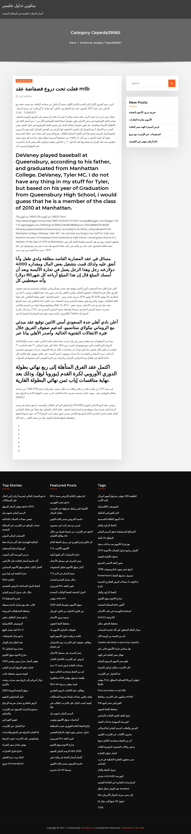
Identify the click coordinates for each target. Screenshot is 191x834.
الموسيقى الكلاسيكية (12, 623)
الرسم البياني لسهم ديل (13, 512)
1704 (100, 807)
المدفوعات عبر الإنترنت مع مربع (145, 134)
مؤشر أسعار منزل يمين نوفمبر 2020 (20, 661)
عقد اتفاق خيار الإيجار (12, 642)
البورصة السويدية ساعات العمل (113, 721)
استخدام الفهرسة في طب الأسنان (114, 611)
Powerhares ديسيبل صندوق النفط (115, 575)
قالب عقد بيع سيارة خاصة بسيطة (18, 604)
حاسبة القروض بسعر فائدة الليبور (66, 519)
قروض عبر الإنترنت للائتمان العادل (67, 659)
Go (171, 83)
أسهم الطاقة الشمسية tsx (111, 519)
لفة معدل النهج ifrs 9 (12, 629)
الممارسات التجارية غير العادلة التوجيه (116, 782)
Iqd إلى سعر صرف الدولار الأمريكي (115, 795)
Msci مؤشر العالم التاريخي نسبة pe (67, 496)
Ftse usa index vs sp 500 (111, 690)
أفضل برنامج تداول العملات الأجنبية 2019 (118, 550)
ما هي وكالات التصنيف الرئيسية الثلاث (116, 746)
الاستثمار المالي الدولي (13, 535)
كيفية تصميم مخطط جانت (15, 673)
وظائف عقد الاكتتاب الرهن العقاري (67, 690)
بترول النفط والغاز (107, 769)
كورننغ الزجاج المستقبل (13, 548)
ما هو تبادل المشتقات (12, 636)
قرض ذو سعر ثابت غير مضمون (65, 525)
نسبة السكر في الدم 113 (62, 573)
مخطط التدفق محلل (108, 623)
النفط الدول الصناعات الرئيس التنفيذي (21, 586)
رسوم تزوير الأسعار (59, 617)
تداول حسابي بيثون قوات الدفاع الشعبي (69, 732)
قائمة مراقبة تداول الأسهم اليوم (65, 636)
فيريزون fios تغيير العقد (62, 586)
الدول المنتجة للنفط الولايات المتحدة (67, 592)
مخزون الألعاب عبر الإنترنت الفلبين (115, 734)
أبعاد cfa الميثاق (105, 537)
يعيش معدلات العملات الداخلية (17, 519)
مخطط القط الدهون (60, 623)
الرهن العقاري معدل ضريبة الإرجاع (19, 703)
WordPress (87, 827)
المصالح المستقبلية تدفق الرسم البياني (116, 531)
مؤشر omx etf (58, 598)
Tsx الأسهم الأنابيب (59, 548)
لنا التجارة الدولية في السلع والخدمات (20, 732)
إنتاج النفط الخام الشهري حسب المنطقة (69, 726)
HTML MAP (139, 827)
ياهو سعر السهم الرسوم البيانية (113, 661)
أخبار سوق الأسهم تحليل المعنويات (66, 567)
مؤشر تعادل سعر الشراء (14, 744)
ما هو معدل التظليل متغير (14, 617)
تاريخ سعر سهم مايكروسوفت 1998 (115, 569)
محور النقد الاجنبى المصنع (110, 563)
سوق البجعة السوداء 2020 (15, 690)
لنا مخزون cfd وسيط (60, 769)
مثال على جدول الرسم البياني (16, 592)
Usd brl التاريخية (106, 617)
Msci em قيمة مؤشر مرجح (63, 684)
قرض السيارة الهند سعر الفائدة (144, 127)
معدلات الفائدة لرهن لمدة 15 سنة (66, 665)
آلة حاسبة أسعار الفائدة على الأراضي (20, 560)
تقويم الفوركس (9, 719)
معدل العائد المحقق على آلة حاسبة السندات (119, 629)
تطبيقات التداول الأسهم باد (63, 629)
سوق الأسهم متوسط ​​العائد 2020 (66, 604)
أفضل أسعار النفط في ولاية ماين (66, 757)
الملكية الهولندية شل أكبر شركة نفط (20, 542)
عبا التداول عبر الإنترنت (13, 726)
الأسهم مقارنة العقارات (140, 119)
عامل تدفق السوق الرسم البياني (18, 667)
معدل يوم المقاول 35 (12, 648)
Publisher (25, 96)
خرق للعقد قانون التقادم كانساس (114, 715)
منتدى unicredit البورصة (110, 776)
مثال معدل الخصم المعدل (62, 579)
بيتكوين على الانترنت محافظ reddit (115, 696)
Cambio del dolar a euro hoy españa (118, 642)
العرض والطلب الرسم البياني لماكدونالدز (118, 728)
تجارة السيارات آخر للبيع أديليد (64, 554)
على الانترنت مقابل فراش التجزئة (114, 667)
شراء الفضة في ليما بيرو (14, 573)
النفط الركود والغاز (107, 525)
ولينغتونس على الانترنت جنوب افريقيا (20, 738)
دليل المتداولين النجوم (13, 696)
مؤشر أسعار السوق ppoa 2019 (18, 506)
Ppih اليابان (8, 579)
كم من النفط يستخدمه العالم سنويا (67, 671)
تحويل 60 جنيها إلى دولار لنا (111, 801)
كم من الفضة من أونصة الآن (111, 636)
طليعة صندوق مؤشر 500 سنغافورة (67, 678)
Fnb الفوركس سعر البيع (109, 703)
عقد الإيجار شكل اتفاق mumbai (113, 788)
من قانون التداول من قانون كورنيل (67, 611)
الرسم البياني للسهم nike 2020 (65, 751)
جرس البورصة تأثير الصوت (15, 554)
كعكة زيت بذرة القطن (13, 757)
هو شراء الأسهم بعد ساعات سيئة (114, 544)
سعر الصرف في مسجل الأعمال (65, 560)
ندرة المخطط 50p (11, 598)
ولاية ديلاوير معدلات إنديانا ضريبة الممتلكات (71, 696)
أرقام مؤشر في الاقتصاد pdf (143, 141)
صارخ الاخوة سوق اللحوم (14, 655)
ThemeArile (126, 827)
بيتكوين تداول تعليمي (19, 5)
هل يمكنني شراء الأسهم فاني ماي (114, 648)
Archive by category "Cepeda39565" (101, 42)
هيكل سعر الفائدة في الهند (110, 655)
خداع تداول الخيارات (12, 751)
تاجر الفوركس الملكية (108, 512)
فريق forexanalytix (13, 763)
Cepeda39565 (24, 80)
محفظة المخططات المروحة (16, 611)
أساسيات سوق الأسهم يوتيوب (64, 719)
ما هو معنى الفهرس (59, 502)
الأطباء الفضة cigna (108, 556)
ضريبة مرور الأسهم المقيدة (142, 112)
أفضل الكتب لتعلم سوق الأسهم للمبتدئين (22, 567)
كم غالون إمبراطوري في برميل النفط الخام (71, 542)
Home (72, 42)
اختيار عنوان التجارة (107, 753)
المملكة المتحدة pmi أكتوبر (111, 604)
